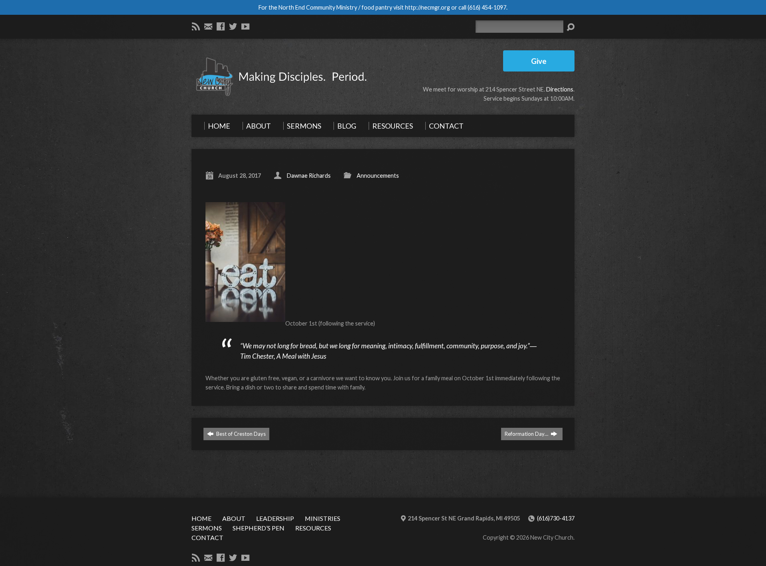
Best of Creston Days (240, 434)
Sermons (207, 528)
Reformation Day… (527, 434)
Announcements (378, 175)
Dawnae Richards (309, 175)
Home (201, 518)
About (233, 518)
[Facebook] (221, 26)
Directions (559, 89)
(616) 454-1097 (487, 7)
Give (539, 61)
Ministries (322, 518)
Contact (207, 537)
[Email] (208, 26)
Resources (313, 528)
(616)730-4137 (555, 518)
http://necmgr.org (427, 7)
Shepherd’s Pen (258, 528)
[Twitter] (233, 26)
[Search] (570, 27)
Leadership (275, 518)
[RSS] (196, 26)
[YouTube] (245, 26)
